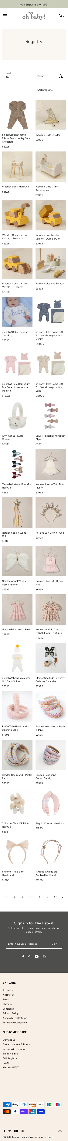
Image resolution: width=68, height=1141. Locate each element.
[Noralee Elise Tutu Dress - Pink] (51, 561)
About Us (8, 990)
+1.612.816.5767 (11, 1067)
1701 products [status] (45, 89)
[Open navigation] (10, 15)
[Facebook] (23, 957)
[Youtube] (37, 957)
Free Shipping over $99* (34, 4)
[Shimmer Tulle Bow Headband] (17, 852)
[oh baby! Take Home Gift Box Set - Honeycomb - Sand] (51, 364)
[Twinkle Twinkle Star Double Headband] (51, 852)
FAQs (6, 1062)
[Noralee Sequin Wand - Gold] (17, 512)
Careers (7, 1004)
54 (55, 896)
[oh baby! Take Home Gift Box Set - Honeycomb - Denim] (51, 312)
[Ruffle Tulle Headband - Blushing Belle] (17, 706)
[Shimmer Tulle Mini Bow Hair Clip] (17, 803)
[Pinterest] (29, 957)
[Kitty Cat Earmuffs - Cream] (17, 416)
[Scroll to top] (60, 1131)
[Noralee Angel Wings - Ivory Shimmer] (17, 561)
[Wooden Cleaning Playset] (51, 263)
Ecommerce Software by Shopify (37, 1137)
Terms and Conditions (15, 1022)
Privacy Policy (10, 1013)
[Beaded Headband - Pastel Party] (17, 755)
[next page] (63, 896)
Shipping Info (10, 1053)
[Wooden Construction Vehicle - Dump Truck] (51, 215)
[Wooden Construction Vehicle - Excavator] (17, 215)
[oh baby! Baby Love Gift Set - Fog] (17, 312)
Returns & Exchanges (15, 1049)
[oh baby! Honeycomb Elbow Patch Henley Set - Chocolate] (17, 115)
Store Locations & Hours (16, 1044)
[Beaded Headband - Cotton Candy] (51, 755)
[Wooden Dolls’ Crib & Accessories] (51, 166)
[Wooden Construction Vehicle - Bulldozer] (17, 263)
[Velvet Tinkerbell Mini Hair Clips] (51, 416)
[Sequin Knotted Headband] (51, 803)
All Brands (8, 994)
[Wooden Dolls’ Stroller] (51, 115)
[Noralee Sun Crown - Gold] (51, 512)
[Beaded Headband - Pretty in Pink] (51, 706)
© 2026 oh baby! (11, 1137)
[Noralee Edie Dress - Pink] (17, 609)
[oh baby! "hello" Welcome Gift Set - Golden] (17, 658)
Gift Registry (10, 1058)
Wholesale (9, 1008)
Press (6, 999)
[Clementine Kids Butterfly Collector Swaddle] (51, 658)
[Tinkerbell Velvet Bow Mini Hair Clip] (17, 464)
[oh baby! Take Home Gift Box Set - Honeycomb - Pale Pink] (17, 364)
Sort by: (8, 75)
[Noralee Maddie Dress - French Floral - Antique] (51, 609)
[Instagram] (44, 957)
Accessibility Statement (16, 1018)
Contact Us (9, 1039)
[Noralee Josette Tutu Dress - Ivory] (51, 464)
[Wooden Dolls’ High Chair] (17, 166)
